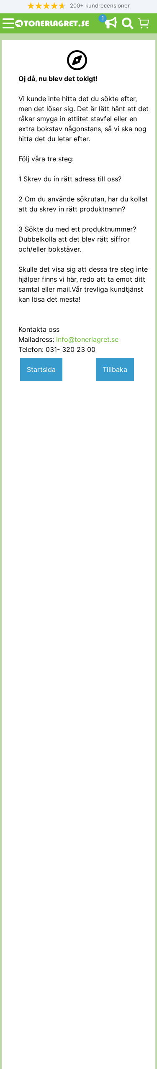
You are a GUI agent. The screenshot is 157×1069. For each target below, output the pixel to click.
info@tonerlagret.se (87, 339)
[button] (78, 5)
